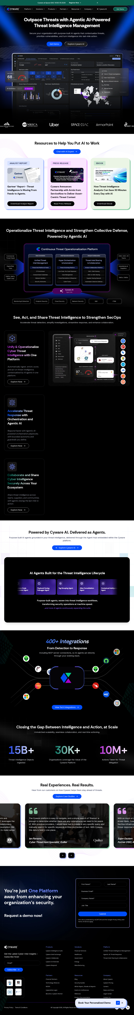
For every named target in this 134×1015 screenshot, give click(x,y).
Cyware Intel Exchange (53, 954)
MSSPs (48, 986)
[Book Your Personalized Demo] (118, 1003)
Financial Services (80, 951)
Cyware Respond (51, 965)
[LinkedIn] (122, 1007)
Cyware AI (103, 9)
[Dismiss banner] (97, 2)
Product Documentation (82, 997)
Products (51, 9)
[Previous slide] (63, 855)
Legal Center (107, 994)
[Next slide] (71, 855)
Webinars (78, 994)
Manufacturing (79, 965)
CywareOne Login (51, 990)
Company (87, 9)
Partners (63, 9)
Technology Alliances (53, 983)
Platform (27, 9)
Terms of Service (83, 921)
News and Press (108, 990)
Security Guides (80, 983)
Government (79, 958)
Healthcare (78, 954)
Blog (76, 979)
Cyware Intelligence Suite (54, 951)
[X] (128, 1007)
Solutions (39, 9)
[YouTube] (117, 1007)
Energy (77, 962)
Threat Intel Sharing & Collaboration (115, 958)
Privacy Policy (117, 920)
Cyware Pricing (108, 983)
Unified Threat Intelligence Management (116, 951)
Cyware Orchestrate (52, 962)
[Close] (122, 1003)
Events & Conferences (82, 990)
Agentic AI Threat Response (112, 954)
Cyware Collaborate (52, 958)
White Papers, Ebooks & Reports (85, 986)
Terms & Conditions (21, 1007)
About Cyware (108, 979)
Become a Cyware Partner (54, 994)
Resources (75, 9)
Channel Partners (51, 979)
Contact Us (106, 997)
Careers (105, 986)
